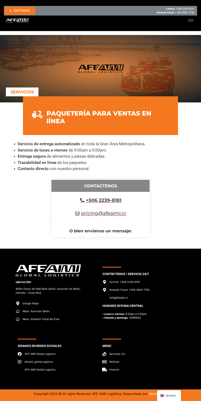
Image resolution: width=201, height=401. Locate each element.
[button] (22, 91)
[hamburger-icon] (190, 20)
